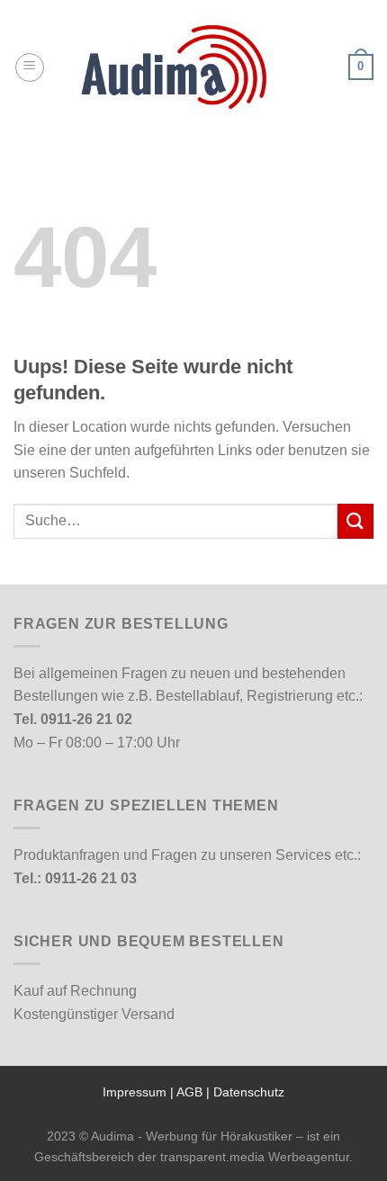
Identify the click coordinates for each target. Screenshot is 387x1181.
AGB (189, 1092)
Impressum (134, 1092)
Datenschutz (248, 1092)
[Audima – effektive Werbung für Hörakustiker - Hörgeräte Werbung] (193, 67)
